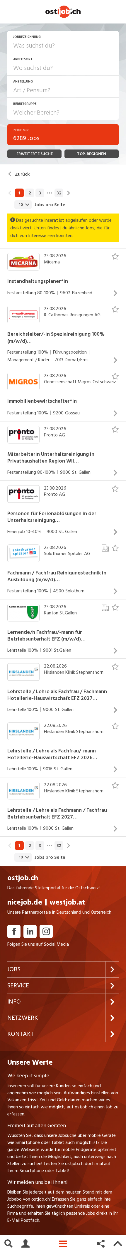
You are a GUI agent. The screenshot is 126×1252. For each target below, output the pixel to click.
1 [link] (19, 193)
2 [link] (29, 193)
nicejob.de (24, 902)
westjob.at (67, 902)
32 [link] (59, 193)
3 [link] (40, 193)
